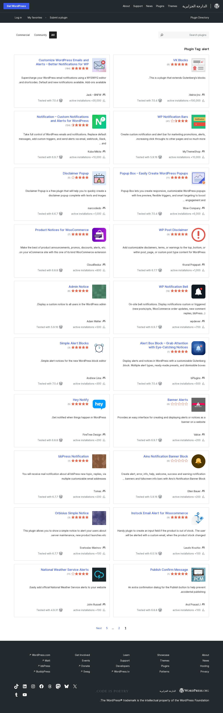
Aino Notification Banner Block (165, 456)
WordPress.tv (120, 671)
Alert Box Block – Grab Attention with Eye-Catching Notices (164, 345)
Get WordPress (16, 6)
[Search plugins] (161, 35)
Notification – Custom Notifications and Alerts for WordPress (63, 119)
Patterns (164, 671)
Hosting (204, 665)
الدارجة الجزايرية (168, 691)
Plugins (165, 665)
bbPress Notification (73, 456)
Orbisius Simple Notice (72, 513)
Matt (46, 660)
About (205, 654)
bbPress (44, 665)
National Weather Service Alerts (65, 569)
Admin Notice (79, 286)
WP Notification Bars (172, 117)
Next (99, 628)
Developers (123, 665)
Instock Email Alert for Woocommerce (159, 513)
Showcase (163, 654)
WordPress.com (39, 654)
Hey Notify (81, 400)
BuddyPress (41, 671)
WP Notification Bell (173, 286)
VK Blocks (180, 60)
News (206, 660)
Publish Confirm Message (169, 569)
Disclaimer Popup (76, 173)
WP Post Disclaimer (173, 230)
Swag (85, 671)
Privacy (205, 671)
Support (125, 660)
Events (86, 660)
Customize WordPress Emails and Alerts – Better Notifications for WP (62, 62)
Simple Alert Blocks (74, 343)
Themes (164, 660)
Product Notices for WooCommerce (62, 230)
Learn (126, 654)
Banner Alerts (178, 400)
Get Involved (82, 654)
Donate (84, 665)
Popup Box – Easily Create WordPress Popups (154, 173)
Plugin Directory (200, 17)
